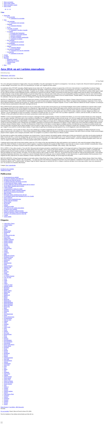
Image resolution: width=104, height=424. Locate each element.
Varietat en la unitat (5, 170)
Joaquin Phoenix (8, 265)
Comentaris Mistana (15, 47)
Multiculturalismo (8, 303)
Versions (6, 400)
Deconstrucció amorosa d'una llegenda (14, 192)
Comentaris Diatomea (16, 25)
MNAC (6, 296)
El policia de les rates (9, 235)
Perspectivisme (8, 334)
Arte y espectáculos (11, 165)
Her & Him (7, 203)
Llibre (5, 282)
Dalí (5, 228)
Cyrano (6, 226)
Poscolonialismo (8, 341)
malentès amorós (8, 286)
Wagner (6, 403)
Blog (5, 65)
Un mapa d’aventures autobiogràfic (19, 37)
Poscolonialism (8, 340)
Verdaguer (6, 398)
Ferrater (6, 244)
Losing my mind (8, 284)
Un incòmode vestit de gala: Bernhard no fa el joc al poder (19, 196)
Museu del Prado (8, 305)
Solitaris (6, 205)
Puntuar (6, 352)
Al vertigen (10, 31)
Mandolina (6, 287)
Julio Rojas (7, 268)
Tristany (6, 392)
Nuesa (5, 315)
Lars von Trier (7, 277)
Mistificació (7, 295)
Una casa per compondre (13, 49)
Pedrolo (6, 331)
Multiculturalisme (8, 302)
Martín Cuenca (8, 290)
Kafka (5, 270)
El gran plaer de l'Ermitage (11, 200)
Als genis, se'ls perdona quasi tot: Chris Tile (15, 213)
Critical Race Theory (9, 223)
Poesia (5, 337)
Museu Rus (7, 306)
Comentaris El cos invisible (17, 18)
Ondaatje (6, 324)
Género (6, 251)
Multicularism (7, 300)
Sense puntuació (8, 197)
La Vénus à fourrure (9, 276)
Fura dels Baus (8, 248)
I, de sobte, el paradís (12, 28)
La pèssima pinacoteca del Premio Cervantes (15, 181)
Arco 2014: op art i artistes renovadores (22, 69)
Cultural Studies (8, 225)
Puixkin (6, 350)
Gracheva (6, 252)
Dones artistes (7, 230)
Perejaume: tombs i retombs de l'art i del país (15, 194)
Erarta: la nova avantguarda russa (12, 199)
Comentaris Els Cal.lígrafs (17, 41)
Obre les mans (7, 319)
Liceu (5, 279)
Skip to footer (7, 6)
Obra (5, 20)
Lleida (5, 280)
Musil (5, 308)
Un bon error (10, 52)
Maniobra (6, 289)
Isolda (5, 264)
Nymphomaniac (8, 318)
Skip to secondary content (10, 5)
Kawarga (6, 271)
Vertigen (6, 401)
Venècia (6, 397)
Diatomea (9, 24)
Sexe (5, 368)
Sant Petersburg (8, 360)
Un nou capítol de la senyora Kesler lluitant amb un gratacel (19, 184)
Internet (6, 261)
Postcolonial (7, 343)
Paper (5, 328)
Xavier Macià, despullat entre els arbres (14, 186)
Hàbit (5, 254)
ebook (5, 233)
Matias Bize (7, 292)
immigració (7, 260)
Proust (5, 349)
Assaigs (6, 55)
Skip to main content (9, 3)
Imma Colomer (8, 258)
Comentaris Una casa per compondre (19, 50)
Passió (5, 330)
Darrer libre (7, 15)
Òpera (5, 325)
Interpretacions (7, 263)
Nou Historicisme (8, 314)
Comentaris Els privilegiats (17, 44)
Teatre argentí (7, 378)
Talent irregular (8, 376)
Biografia (6, 57)
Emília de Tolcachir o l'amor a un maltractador (16, 212)
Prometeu (6, 347)
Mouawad (6, 299)
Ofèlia (5, 322)
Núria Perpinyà (4, 407)
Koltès (5, 273)
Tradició (6, 389)
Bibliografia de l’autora (13, 60)
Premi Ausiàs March (9, 344)
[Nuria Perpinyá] (2, 12)
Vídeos (9, 63)
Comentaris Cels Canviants (17, 22)
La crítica (6, 56)
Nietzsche (6, 311)
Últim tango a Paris (9, 394)
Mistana (9, 46)
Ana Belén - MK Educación (16, 407)
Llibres (5, 283)
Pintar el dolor (7, 202)
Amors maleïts (7, 216)
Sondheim (6, 372)
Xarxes (6, 404)
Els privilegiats (11, 43)
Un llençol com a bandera (7, 169)
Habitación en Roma (9, 255)
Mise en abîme (7, 193)
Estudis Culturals (8, 241)
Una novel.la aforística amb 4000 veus (14, 178)
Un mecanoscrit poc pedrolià (11, 177)
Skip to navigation (8, 2)
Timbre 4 (6, 387)
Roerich (6, 354)
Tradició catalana (8, 391)
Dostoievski (7, 232)
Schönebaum (7, 363)
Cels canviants (11, 21)
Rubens (6, 356)
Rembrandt (7, 353)
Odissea (6, 321)
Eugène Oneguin (8, 242)
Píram (5, 335)
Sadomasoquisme (8, 357)
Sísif (5, 370)
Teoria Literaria (8, 384)
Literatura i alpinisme (15, 36)
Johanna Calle (7, 267)
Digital (5, 229)
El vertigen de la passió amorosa (18, 34)
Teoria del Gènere (8, 382)
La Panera (6, 274)
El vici (8, 27)
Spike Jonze (7, 373)
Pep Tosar (6, 333)
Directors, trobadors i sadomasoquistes (14, 210)
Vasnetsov (6, 395)
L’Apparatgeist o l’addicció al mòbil (13, 189)
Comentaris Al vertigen (16, 39)
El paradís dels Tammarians (17, 33)
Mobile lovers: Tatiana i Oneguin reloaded (15, 190)
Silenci (5, 369)
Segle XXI (6, 365)
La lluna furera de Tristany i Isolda (13, 183)
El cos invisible (11, 17)
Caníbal (6, 215)
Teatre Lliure (7, 379)
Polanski (6, 338)
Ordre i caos (7, 327)
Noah (5, 312)
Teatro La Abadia (8, 381)
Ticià (5, 385)
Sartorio (6, 362)
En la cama (7, 236)
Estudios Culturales (9, 239)
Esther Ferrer (7, 238)
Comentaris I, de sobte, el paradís (18, 30)
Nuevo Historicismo (9, 317)
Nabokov (6, 309)
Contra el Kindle (8, 187)
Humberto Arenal (8, 257)
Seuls (5, 366)
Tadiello (6, 375)
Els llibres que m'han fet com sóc (12, 180)
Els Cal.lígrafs (10, 40)
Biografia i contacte (12, 59)
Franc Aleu (7, 247)
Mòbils (5, 298)
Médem (6, 293)
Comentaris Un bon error (16, 53)
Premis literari (7, 346)
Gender (6, 249)
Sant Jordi (6, 359)
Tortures (6, 388)
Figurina (6, 245)
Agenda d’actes (11, 62)
